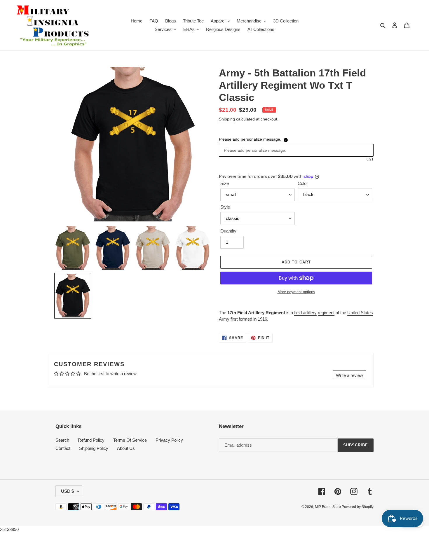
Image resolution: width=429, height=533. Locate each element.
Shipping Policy (93, 448)
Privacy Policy (169, 440)
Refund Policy (91, 440)
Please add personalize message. (250, 139)
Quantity (228, 230)
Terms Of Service (130, 440)
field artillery (305, 312)
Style (225, 207)
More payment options (296, 292)
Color (303, 183)
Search (62, 440)
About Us (126, 448)
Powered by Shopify (358, 507)
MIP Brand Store (328, 507)
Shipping (227, 119)
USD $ (67, 491)
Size (224, 183)
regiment (326, 312)
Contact (62, 448)
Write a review (349, 375)
